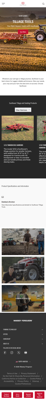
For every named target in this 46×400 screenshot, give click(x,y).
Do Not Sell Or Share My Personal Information (21, 376)
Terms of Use (12, 373)
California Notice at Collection (14, 379)
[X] (18, 352)
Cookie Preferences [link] (23, 384)
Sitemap (35, 381)
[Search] (43, 3)
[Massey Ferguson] (23, 3)
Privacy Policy (23, 381)
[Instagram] (11, 352)
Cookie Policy (35, 379)
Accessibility (9, 381)
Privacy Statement (28, 373)
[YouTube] (25, 352)
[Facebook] (4, 352)
